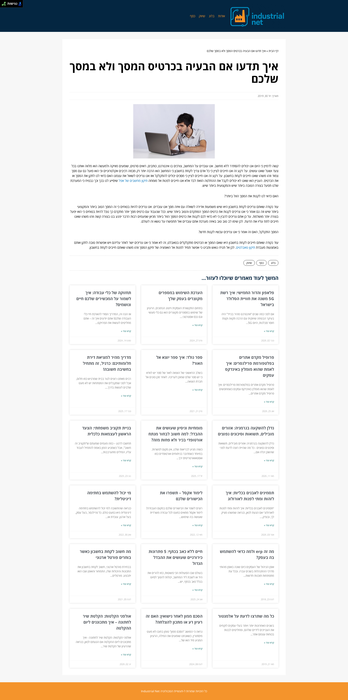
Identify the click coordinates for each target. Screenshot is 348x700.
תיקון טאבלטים (245, 247)
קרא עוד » (269, 331)
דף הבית (273, 51)
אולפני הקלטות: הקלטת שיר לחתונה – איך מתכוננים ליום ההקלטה (107, 622)
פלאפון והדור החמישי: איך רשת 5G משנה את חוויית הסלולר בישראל (247, 298)
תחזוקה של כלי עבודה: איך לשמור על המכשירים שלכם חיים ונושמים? (103, 298)
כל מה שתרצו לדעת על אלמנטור (246, 616)
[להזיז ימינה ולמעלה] (5, 3)
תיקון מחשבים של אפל (133, 180)
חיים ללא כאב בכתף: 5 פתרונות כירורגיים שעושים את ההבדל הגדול (175, 557)
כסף (192, 16)
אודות (221, 16)
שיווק (202, 16)
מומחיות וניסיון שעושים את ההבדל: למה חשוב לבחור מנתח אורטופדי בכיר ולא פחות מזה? (175, 433)
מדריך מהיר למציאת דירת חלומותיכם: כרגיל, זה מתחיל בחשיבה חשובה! (107, 363)
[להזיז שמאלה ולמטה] (3, 5)
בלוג (211, 16)
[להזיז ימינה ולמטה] (5, 5)
